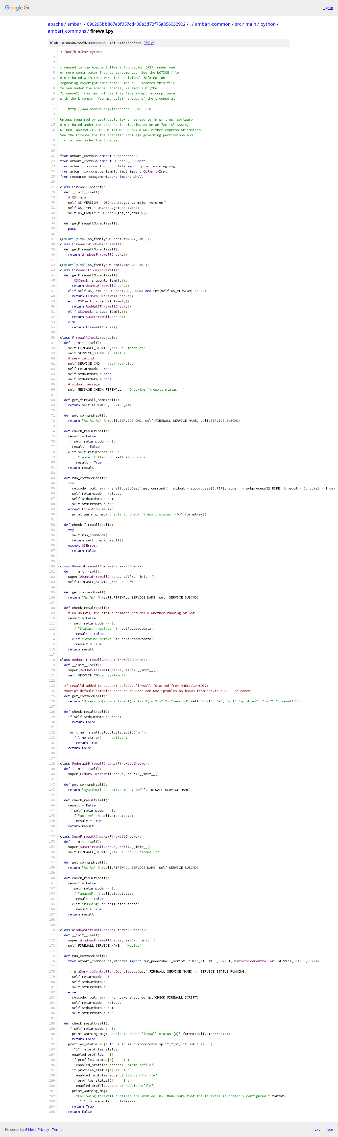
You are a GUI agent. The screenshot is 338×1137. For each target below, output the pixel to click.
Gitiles (30, 1129)
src (238, 24)
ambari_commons (67, 31)
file (149, 43)
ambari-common (213, 24)
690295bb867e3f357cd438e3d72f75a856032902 (136, 24)
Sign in (328, 7)
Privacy (43, 1129)
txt (317, 1129)
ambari (75, 24)
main (250, 24)
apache (55, 24)
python (268, 24)
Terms (57, 1129)
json (329, 1129)
